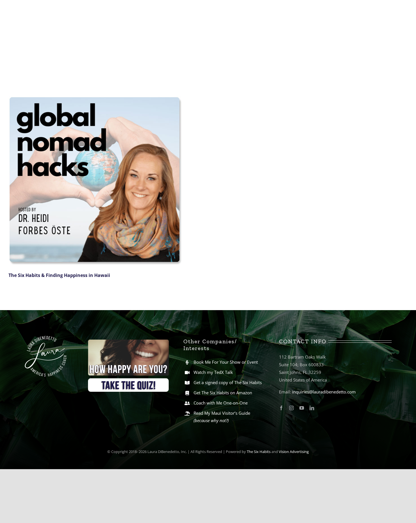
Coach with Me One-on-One (221, 403)
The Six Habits (259, 451)
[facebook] (281, 408)
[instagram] (291, 408)
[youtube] (301, 408)
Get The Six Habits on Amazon (223, 392)
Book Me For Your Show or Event (226, 362)
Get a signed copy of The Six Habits (228, 382)
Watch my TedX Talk (213, 372)
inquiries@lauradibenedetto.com (324, 392)
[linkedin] (312, 408)
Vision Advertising (294, 451)
